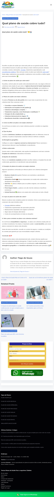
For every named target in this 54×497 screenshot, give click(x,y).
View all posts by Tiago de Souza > (19, 271)
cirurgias (23, 70)
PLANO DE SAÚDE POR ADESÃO (9, 416)
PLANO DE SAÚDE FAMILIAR (8, 412)
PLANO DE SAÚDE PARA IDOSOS (9, 408)
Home (3, 14)
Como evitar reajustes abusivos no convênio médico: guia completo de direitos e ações (22, 447)
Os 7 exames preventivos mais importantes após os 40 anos (15, 436)
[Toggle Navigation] (51, 4)
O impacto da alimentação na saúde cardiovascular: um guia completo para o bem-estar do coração (12, 308)
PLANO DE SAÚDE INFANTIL (8, 419)
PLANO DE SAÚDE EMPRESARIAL (9, 405)
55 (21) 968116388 (10, 459)
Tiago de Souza (21, 27)
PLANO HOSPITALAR (6, 397)
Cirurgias (7, 205)
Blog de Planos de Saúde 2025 (13, 14)
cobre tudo (35, 14)
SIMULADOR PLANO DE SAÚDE (8, 423)
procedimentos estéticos (9, 72)
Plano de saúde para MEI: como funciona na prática (13, 440)
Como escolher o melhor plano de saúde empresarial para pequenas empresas (20, 443)
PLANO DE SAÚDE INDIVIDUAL (8, 401)
